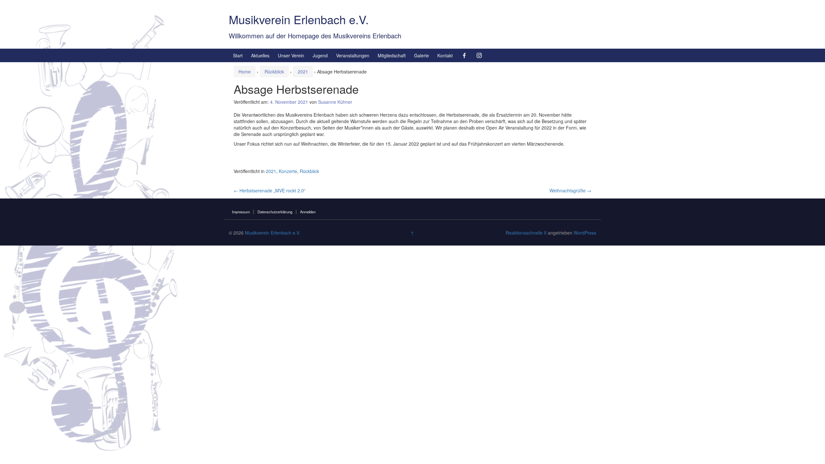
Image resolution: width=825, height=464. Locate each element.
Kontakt (445, 55)
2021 (303, 71)
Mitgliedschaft (392, 55)
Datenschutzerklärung (274, 211)
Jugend (320, 55)
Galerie (421, 55)
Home (244, 71)
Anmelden (307, 211)
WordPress (585, 232)
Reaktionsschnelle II (526, 232)
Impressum (241, 211)
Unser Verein (291, 55)
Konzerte (288, 171)
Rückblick (274, 71)
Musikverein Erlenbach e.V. (299, 19)
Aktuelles (260, 55)
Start (238, 55)
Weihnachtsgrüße (570, 190)
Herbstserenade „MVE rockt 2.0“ (270, 190)
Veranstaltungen (352, 55)
